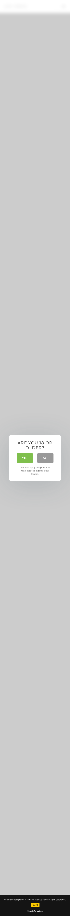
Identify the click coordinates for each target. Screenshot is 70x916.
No (45, 458)
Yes (24, 458)
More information (35, 911)
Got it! (35, 905)
